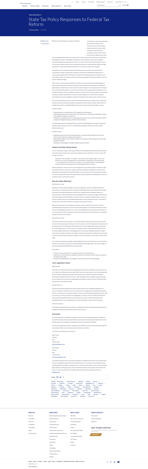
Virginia (103, 394)
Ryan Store (110, 2)
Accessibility (59, 461)
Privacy (53, 461)
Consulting (31, 418)
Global (72, 442)
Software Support (101, 2)
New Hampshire (55, 390)
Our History (73, 439)
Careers (77, 2)
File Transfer (91, 2)
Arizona (95, 381)
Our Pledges (73, 433)
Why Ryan (73, 415)
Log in (124, 5)
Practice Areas (32, 433)
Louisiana (61, 387)
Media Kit (94, 421)
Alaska (88, 381)
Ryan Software (34, 6)
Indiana (87, 385)
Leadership (73, 424)
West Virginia (64, 396)
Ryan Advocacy (71, 381)
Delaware (100, 383)
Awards (72, 427)
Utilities (51, 456)
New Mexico (75, 390)
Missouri (71, 388)
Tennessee (75, 394)
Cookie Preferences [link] (33, 466)
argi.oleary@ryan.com (58, 344)
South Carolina (55, 394)
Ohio (63, 392)
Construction (52, 421)
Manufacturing (53, 436)
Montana (79, 388)
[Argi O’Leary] (45, 41)
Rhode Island (97, 392)
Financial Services (54, 424)
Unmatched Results (75, 421)
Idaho (74, 385)
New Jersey (66, 390)
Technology (32, 427)
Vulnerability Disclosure (69, 461)
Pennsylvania (87, 392)
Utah (89, 394)
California (62, 383)
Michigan (96, 387)
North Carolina (95, 390)
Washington (54, 396)
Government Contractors (56, 430)
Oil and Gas (52, 439)
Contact (84, 2)
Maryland (76, 387)
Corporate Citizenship (76, 436)
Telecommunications (54, 451)
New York (85, 390)
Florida (53, 385)
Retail (50, 445)
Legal (30, 430)
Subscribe (95, 434)
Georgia (60, 385)
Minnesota (54, 388)
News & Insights (56, 6)
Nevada (96, 388)
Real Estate (52, 442)
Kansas (100, 385)
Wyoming (82, 396)
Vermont (95, 394)
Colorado (70, 383)
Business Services (54, 418)
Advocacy (31, 421)
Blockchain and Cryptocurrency (57, 415)
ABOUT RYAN (74, 412)
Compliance (32, 424)
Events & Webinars (96, 418)
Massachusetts (87, 387)
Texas (82, 394)
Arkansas (53, 383)
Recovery (31, 415)
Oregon (78, 392)
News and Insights (35, 15)
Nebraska (88, 388)
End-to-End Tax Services (76, 418)
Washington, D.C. (90, 383)
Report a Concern (80, 461)
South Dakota (65, 394)
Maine (69, 387)
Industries (45, 6)
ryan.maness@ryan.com (59, 357)
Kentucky (53, 387)
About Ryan (67, 6)
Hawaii (67, 385)
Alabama (80, 381)
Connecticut (79, 383)
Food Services (53, 427)
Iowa (94, 385)
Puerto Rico (91, 396)
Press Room (94, 415)
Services (24, 6)
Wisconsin (74, 396)
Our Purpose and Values (76, 430)
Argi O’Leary (45, 43)
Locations (73, 445)
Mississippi (63, 388)
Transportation (53, 454)
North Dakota (55, 392)
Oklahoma (70, 392)
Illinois (80, 385)
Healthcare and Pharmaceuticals (58, 433)
